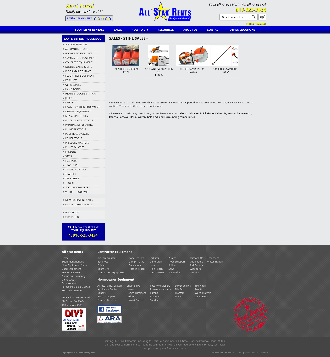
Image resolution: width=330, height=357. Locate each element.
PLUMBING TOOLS (75, 129)
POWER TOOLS (73, 138)
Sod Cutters (196, 265)
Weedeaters (202, 296)
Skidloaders (196, 261)
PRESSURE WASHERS (77, 142)
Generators (156, 261)
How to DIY (139, 30)
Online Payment (255, 23)
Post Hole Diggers (160, 285)
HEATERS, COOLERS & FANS (81, 93)
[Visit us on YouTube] (74, 329)
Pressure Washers (160, 289)
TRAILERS (70, 174)
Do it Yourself (69, 283)
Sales (118, 30)
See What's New (71, 272)
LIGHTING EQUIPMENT (78, 111)
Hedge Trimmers (136, 292)
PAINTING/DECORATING (79, 124)
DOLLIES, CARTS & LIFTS (78, 66)
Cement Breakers (107, 300)
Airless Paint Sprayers (110, 285)
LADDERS (70, 102)
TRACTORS (71, 165)
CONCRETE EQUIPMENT (78, 62)
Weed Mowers (203, 292)
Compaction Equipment (111, 272)
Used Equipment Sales (79, 204)
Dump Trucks (136, 261)
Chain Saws (133, 285)
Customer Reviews (79, 18)
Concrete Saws (137, 258)
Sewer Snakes (183, 285)
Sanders (155, 300)
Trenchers (213, 258)
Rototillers (156, 296)
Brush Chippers (106, 296)
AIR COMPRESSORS (76, 44)
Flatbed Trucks (137, 268)
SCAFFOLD (71, 160)
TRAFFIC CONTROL (75, 169)
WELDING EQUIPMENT (78, 191)
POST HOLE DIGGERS (77, 133)
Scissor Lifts (196, 258)
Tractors (194, 272)
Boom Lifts (103, 268)
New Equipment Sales (79, 200)
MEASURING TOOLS (76, 116)
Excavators (135, 265)
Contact (213, 30)
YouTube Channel (72, 290)
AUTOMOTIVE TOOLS (77, 49)
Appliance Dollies (107, 289)
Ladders (131, 296)
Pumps (172, 258)
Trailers (179, 296)
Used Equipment (71, 268)
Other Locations (242, 30)
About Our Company (73, 276)
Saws (171, 268)
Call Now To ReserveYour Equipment (83, 231)
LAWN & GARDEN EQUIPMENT (82, 107)
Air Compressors (107, 258)
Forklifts (154, 258)
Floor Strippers (176, 261)
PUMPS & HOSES (74, 147)
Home (65, 258)
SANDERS (70, 151)
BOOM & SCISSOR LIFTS (78, 53)
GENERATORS (73, 84)
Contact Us (72, 217)
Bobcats (102, 265)
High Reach (156, 268)
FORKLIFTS (71, 80)
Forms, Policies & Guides (76, 286)
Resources (166, 30)
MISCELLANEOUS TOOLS (79, 120)
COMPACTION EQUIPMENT (80, 57)
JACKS (68, 98)
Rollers (172, 265)
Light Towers (157, 272)
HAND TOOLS (73, 89)
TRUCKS (69, 183)
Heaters (154, 265)
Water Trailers (215, 261)
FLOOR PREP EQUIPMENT (79, 75)
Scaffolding (174, 272)
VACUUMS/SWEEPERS (77, 187)
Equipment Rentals (89, 30)
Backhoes (102, 261)
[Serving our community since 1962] (250, 330)
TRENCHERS (72, 178)
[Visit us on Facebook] (109, 312)
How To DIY (72, 212)
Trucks (198, 289)
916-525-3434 (250, 9)
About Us (190, 30)
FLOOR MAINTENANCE (78, 71)
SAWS (68, 156)
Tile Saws (180, 289)
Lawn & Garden (135, 300)
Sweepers (195, 268)
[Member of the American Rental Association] (109, 322)
